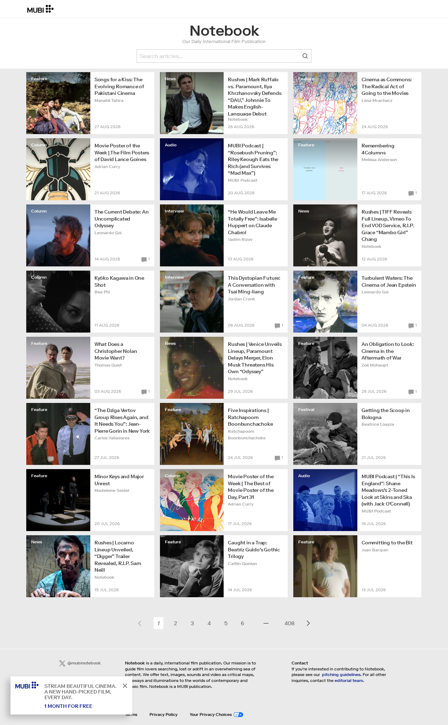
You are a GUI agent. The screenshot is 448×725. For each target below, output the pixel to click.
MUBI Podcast (242, 180)
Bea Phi (102, 291)
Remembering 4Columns (378, 149)
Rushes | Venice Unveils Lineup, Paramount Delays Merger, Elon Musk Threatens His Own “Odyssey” (254, 358)
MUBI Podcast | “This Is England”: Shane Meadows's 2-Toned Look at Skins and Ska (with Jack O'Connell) (388, 490)
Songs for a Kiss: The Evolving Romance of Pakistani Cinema (119, 86)
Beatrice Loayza (378, 424)
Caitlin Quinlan (242, 563)
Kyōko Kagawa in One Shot (119, 281)
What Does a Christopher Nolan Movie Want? (115, 351)
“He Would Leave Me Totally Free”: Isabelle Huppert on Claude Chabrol (252, 222)
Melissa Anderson (379, 159)
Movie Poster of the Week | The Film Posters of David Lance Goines (121, 152)
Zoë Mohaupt (375, 365)
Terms (131, 714)
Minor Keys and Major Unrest (119, 480)
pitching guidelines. (342, 674)
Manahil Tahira (109, 100)
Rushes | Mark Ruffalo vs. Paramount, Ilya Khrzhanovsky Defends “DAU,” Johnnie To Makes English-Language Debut (254, 96)
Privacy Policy (163, 714)
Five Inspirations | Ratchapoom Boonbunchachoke (250, 417)
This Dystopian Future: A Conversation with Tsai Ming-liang (254, 285)
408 (289, 623)
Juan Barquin (375, 549)
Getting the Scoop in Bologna (386, 413)
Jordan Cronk (241, 298)
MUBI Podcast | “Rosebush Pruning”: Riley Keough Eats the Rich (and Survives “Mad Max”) (253, 159)
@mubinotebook (84, 662)
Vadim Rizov (240, 239)
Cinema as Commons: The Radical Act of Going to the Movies (387, 86)
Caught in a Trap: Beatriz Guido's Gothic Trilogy (254, 549)
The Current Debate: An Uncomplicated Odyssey (121, 219)
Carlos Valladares (112, 437)
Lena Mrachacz (377, 100)
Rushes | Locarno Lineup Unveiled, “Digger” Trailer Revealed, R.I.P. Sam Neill (117, 556)
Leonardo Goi (107, 232)
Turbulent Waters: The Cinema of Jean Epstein (389, 281)
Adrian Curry (107, 166)
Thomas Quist (108, 365)
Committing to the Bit (387, 542)
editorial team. (349, 680)
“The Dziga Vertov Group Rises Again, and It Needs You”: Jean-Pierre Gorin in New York (122, 420)
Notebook (238, 119)
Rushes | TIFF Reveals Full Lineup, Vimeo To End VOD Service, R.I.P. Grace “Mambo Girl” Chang (388, 225)
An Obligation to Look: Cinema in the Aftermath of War (388, 351)
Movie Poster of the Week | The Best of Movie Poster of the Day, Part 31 (250, 486)
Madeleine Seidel (111, 490)
